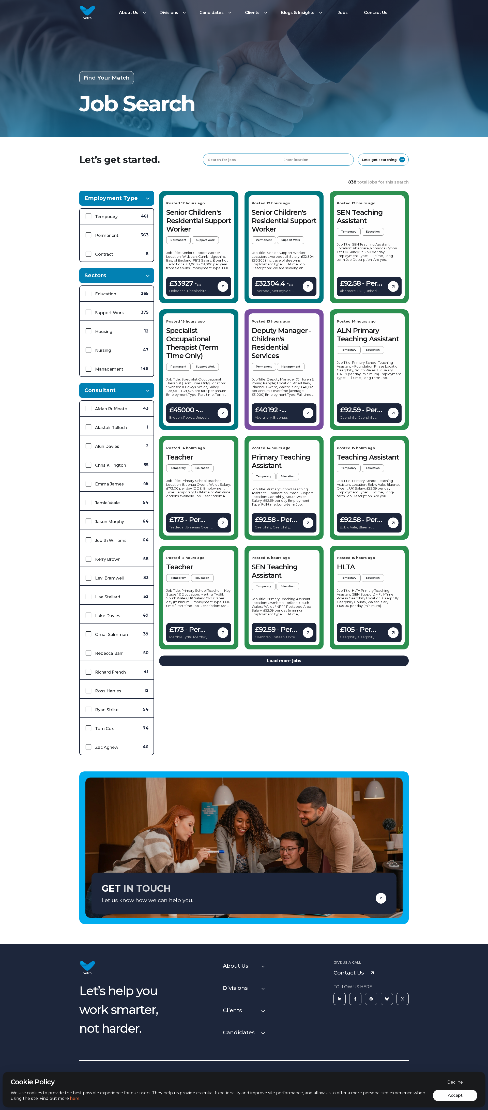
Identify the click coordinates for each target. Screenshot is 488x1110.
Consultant (100, 390)
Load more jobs (284, 660)
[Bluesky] (387, 999)
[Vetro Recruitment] (87, 12)
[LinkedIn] (339, 999)
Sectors (95, 275)
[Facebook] (355, 999)
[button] (133, 13)
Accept (455, 1095)
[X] (402, 999)
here (75, 1098)
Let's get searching (379, 160)
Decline (455, 1082)
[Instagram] (371, 999)
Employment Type (111, 198)
